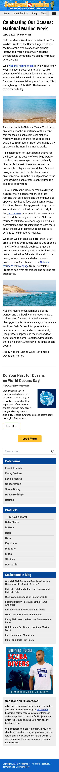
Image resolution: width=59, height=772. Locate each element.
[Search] (53, 451)
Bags (8, 532)
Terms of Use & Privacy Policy (16, 767)
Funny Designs (13, 473)
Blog (34, 13)
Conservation (24, 34)
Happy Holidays (14, 494)
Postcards (11, 564)
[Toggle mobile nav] (53, 13)
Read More (11, 426)
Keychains (11, 543)
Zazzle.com (42, 709)
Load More (29, 438)
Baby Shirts (12, 522)
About (44, 13)
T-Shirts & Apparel (16, 516)
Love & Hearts (13, 478)
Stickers (10, 559)
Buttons (9, 527)
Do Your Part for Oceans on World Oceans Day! (24, 378)
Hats (8, 538)
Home (6, 13)
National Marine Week (21, 65)
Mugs (8, 553)
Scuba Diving (12, 489)
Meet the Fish (20, 13)
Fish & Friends (13, 468)
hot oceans (14, 213)
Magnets (10, 548)
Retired (9, 499)
